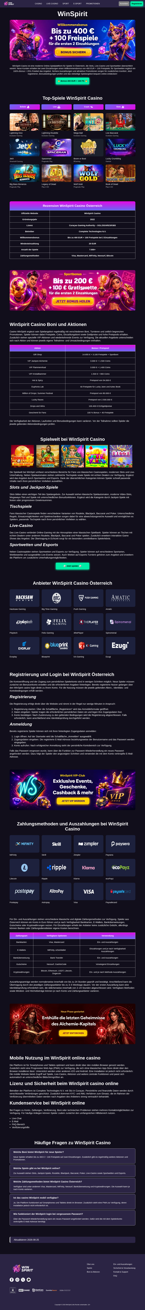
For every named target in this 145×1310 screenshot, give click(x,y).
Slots (118, 107)
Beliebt (23, 107)
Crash (86, 107)
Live (55, 107)
